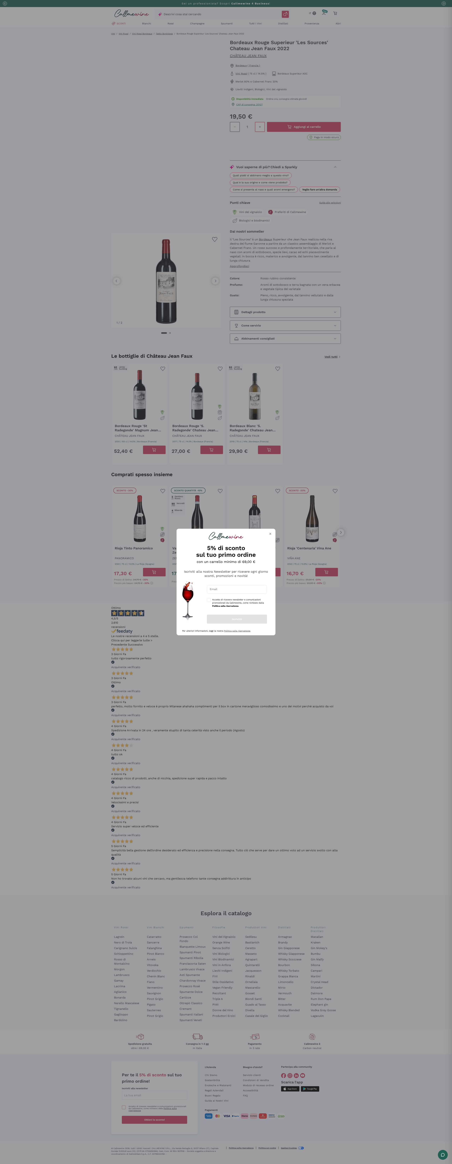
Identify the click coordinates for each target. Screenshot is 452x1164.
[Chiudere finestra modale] (270, 534)
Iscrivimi (237, 619)
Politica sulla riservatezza (237, 631)
